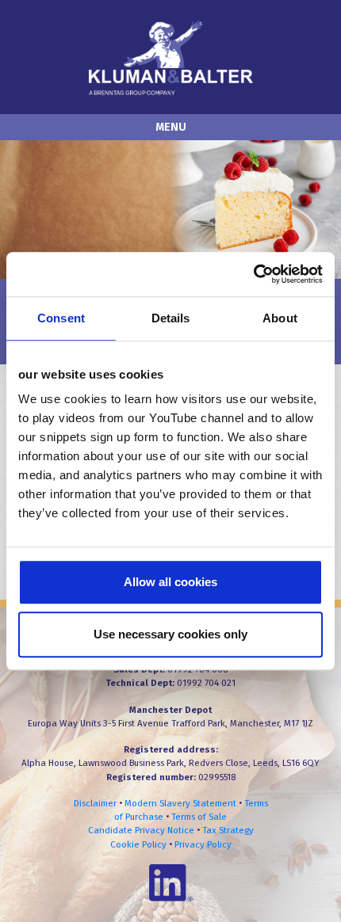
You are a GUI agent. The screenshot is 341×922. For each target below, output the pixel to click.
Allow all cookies (170, 582)
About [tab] (279, 318)
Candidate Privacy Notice (141, 830)
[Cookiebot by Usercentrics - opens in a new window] (253, 274)
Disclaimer (95, 803)
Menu (170, 127)
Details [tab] (170, 318)
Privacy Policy (203, 844)
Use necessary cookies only (170, 634)
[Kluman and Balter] (171, 56)
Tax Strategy (228, 830)
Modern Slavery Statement (180, 803)
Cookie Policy (138, 844)
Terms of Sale (199, 816)
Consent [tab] (61, 318)
